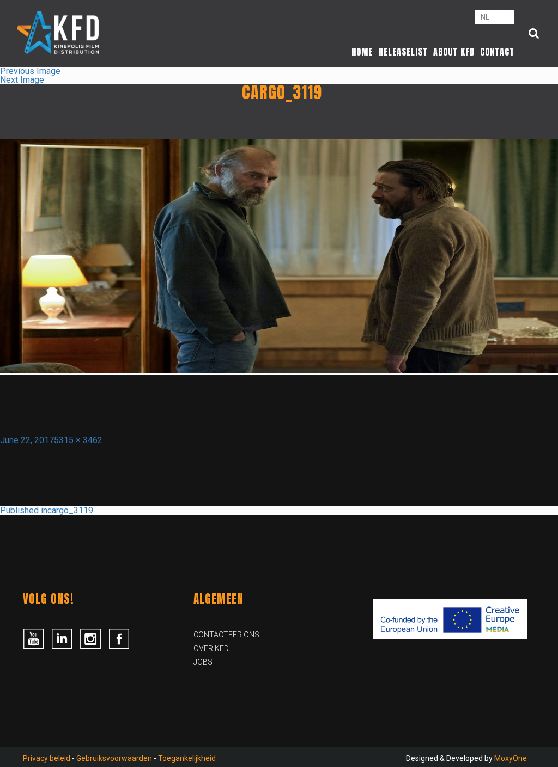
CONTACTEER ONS (226, 634)
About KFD (454, 51)
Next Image (22, 80)
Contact (497, 51)
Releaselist (403, 51)
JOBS (203, 662)
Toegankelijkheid (187, 758)
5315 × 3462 (78, 440)
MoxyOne (510, 758)
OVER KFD (211, 648)
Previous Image (30, 71)
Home (362, 51)
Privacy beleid (46, 758)
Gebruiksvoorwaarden (114, 758)
